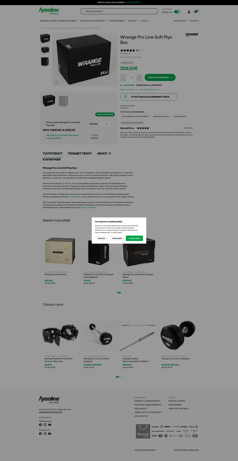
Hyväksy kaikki (134, 238)
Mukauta (101, 238)
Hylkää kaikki (117, 238)
